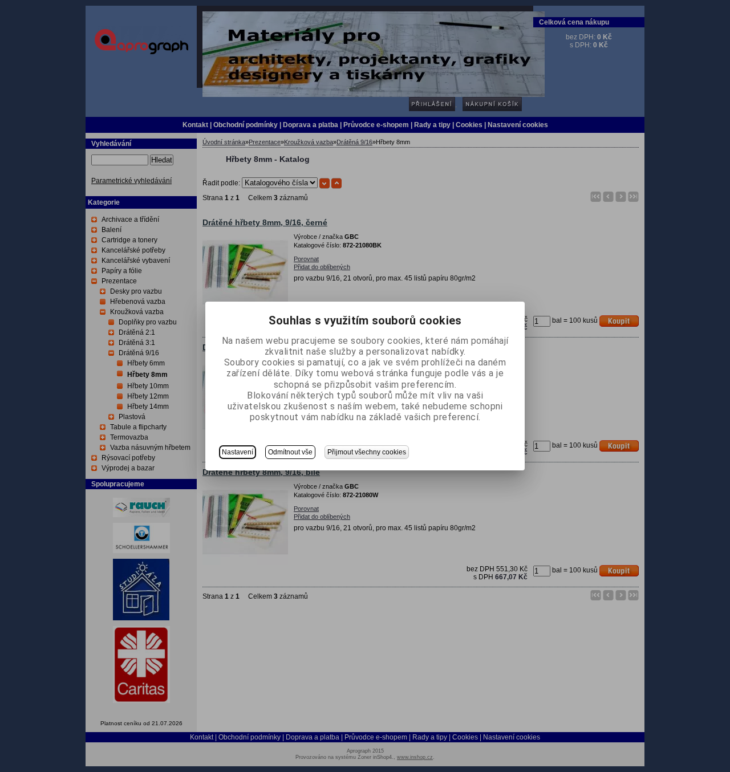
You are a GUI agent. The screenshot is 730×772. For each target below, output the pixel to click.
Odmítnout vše (290, 452)
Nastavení (237, 452)
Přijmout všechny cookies (366, 452)
